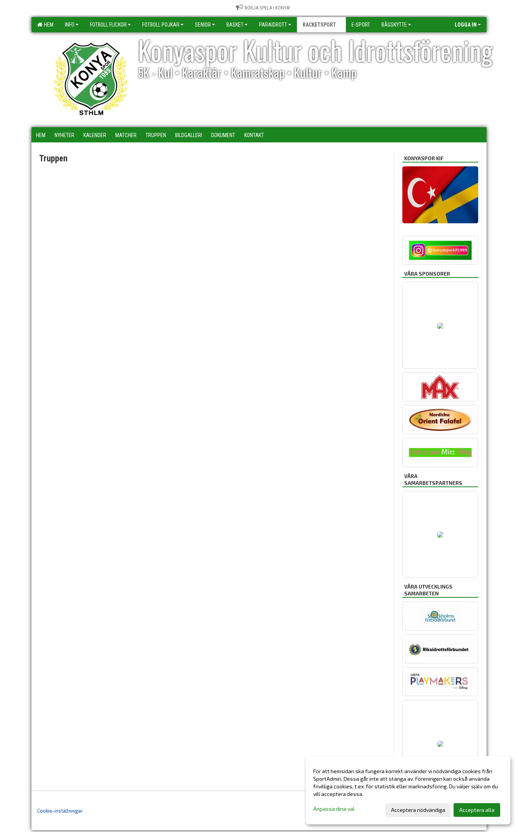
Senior (203, 25)
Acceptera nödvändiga (418, 810)
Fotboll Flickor (108, 25)
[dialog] (408, 790)
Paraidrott (273, 25)
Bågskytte (394, 25)
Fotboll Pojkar (160, 25)
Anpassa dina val (334, 808)
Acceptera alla (476, 810)
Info (69, 25)
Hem (47, 25)
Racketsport (319, 25)
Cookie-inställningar (60, 811)
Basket (234, 25)
